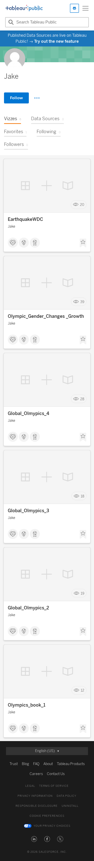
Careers (36, 774)
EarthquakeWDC (25, 219)
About (48, 764)
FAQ (36, 764)
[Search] (10, 22)
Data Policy (66, 796)
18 (82, 496)
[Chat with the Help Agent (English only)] (74, 8)
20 (82, 205)
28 (82, 399)
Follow (16, 97)
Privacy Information (35, 796)
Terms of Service (54, 786)
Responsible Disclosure (37, 806)
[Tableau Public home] (24, 8)
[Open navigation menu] (85, 8)
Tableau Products (71, 764)
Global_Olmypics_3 (28, 510)
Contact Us (56, 774)
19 (82, 593)
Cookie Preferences (47, 816)
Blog (25, 764)
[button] (34, 839)
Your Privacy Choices (52, 826)
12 (82, 690)
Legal (30, 786)
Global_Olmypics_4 (28, 413)
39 (82, 302)
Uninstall (70, 806)
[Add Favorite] (83, 243)
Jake (11, 226)
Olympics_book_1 (26, 705)
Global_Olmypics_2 (28, 608)
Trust (14, 764)
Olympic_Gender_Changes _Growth (46, 316)
